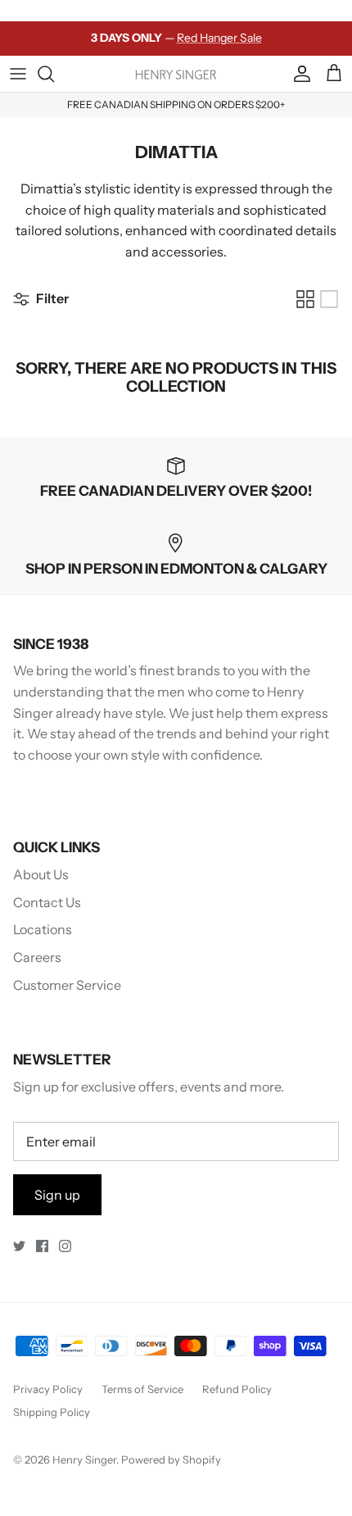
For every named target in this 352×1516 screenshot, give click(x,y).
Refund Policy (237, 1389)
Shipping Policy (51, 1411)
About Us (41, 874)
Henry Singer (84, 1459)
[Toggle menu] (18, 74)
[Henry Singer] (176, 73)
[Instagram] (65, 1246)
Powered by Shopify (171, 1459)
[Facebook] (42, 1246)
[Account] (298, 74)
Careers (37, 957)
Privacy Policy (48, 1389)
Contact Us (47, 902)
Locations (42, 929)
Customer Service (67, 985)
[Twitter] (19, 1246)
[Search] (54, 74)
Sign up (57, 1195)
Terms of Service (142, 1389)
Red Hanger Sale (219, 37)
